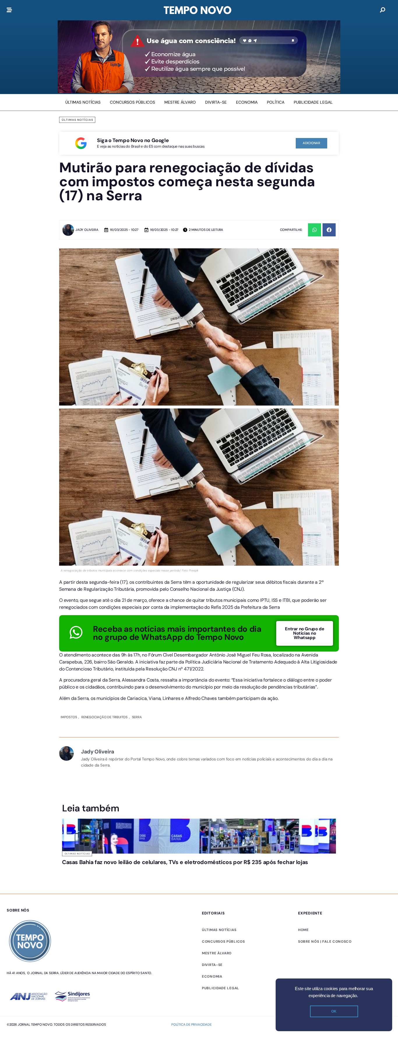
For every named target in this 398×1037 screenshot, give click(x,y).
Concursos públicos (223, 941)
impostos (69, 717)
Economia (212, 976)
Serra (137, 717)
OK (334, 1011)
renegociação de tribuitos (104, 717)
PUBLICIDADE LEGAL (220, 988)
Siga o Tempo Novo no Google (133, 140)
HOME (303, 930)
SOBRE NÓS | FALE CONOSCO (325, 941)
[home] (197, 10)
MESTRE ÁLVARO (217, 953)
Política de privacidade (191, 1024)
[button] (314, 229)
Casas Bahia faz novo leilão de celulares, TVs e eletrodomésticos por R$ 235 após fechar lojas (185, 862)
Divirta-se (212, 964)
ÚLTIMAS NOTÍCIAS (219, 930)
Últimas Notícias (77, 120)
